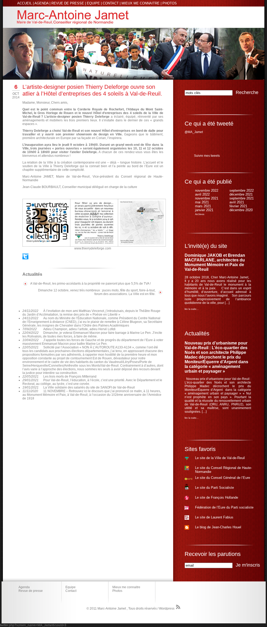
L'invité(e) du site (206, 246)
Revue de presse (31, 591)
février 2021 (238, 206)
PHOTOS (169, 3)
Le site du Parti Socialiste (214, 488)
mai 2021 (202, 202)
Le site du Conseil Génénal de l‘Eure (222, 478)
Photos (117, 591)
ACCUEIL (24, 3)
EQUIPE (93, 3)
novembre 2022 (206, 190)
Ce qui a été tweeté (209, 123)
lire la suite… (192, 309)
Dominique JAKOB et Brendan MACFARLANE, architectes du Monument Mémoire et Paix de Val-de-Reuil (215, 262)
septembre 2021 (241, 198)
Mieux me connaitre (126, 587)
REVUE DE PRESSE (67, 3)
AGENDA (41, 3)
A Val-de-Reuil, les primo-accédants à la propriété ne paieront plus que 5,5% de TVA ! (90, 283)
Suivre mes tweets (207, 156)
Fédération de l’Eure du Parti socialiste (224, 507)
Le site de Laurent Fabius (214, 517)
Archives (199, 214)
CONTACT (111, 3)
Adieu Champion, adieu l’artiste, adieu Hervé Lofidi (79, 329)
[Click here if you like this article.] (25, 258)
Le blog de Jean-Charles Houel (218, 527)
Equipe (70, 587)
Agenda (24, 587)
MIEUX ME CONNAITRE (141, 3)
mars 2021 (203, 206)
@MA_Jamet (194, 132)
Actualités (197, 333)
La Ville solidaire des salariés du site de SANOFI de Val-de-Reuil (89, 387)
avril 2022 (202, 194)
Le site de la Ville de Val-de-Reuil (220, 458)
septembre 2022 (241, 190)
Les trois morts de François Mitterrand (69, 376)
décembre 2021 (241, 194)
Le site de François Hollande (216, 497)
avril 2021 (236, 202)
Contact (70, 591)
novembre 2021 (206, 198)
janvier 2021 (204, 210)
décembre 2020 (241, 210)
